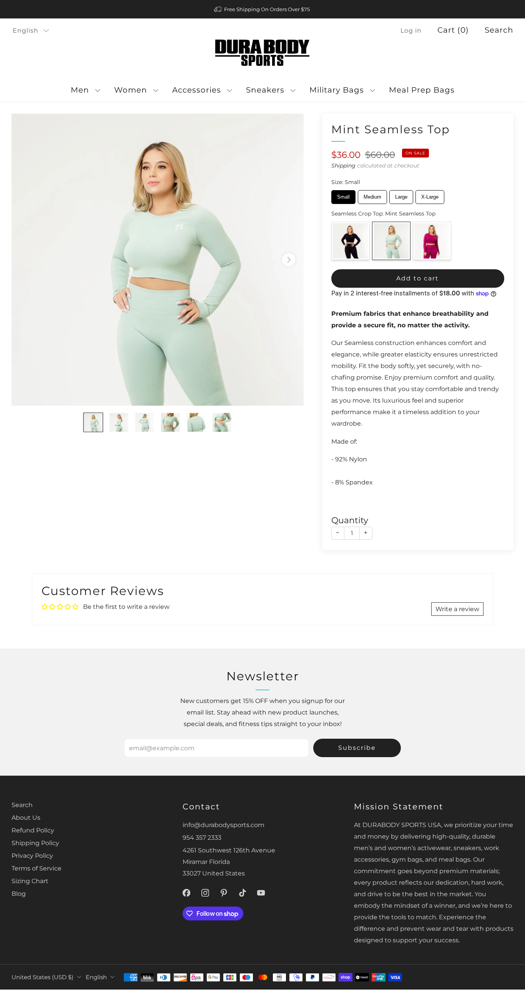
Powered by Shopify (410, 993)
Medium (372, 195)
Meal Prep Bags (422, 89)
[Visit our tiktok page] (242, 893)
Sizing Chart (30, 881)
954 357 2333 (202, 837)
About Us (26, 817)
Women (130, 89)
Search (499, 30)
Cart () (453, 30)
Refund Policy (33, 830)
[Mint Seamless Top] (391, 241)
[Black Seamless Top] (350, 241)
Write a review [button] (457, 609)
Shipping (343, 165)
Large (401, 195)
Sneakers (265, 89)
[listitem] (262, 9)
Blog (19, 893)
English (25, 30)
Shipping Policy (35, 843)
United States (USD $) (42, 977)
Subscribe (357, 747)
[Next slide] (289, 260)
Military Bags (336, 89)
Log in (411, 30)
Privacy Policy (32, 855)
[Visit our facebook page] (186, 893)
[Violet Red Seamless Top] (432, 241)
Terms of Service (36, 868)
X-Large (430, 195)
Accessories (196, 89)
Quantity (349, 520)
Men (80, 89)
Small (343, 195)
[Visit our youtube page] (261, 893)
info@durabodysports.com (223, 825)
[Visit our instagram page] (205, 893)
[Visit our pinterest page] (223, 893)
